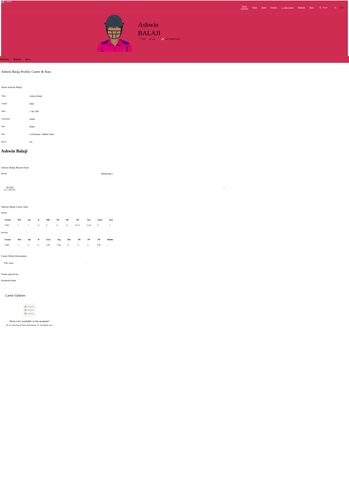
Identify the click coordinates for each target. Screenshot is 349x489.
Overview (4, 59)
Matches (17, 59)
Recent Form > (107, 173)
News (27, 59)
